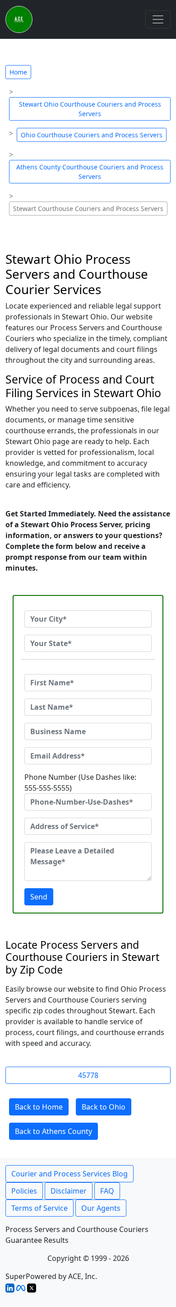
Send (38, 897)
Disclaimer (69, 1191)
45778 (88, 1075)
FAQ (107, 1191)
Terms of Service (39, 1208)
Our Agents (100, 1208)
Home (18, 72)
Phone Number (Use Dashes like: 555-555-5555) (80, 782)
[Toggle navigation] (158, 19)
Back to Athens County (53, 1131)
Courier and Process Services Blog (69, 1174)
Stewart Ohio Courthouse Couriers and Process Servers (90, 109)
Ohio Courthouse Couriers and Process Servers (91, 135)
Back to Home (39, 1107)
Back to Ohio (103, 1107)
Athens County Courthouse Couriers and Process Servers (89, 172)
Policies (24, 1191)
